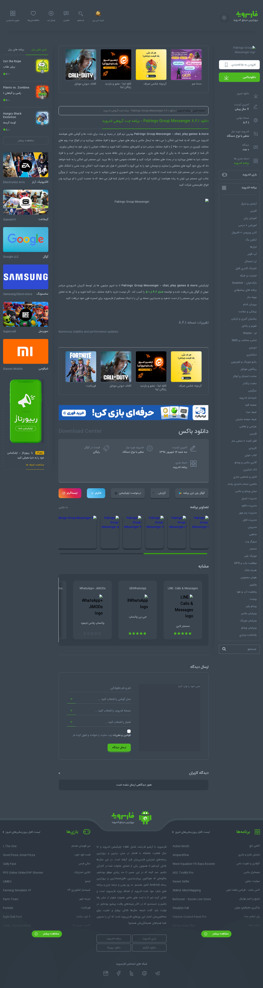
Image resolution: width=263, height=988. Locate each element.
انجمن (66, 20)
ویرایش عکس (249, 613)
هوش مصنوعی (249, 577)
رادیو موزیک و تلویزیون (244, 362)
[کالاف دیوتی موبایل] (81, 64)
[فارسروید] (131, 818)
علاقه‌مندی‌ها (33, 20)
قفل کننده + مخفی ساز (244, 441)
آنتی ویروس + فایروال (244, 232)
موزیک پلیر (251, 556)
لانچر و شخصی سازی (245, 476)
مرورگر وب (251, 541)
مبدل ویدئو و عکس (246, 491)
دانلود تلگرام (149, 947)
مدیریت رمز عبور (248, 512)
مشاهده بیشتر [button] (26, 140)
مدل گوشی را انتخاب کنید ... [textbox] (114, 699)
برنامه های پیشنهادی (245, 290)
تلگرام (98, 493)
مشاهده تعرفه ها (35, 465)
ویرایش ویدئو (249, 627)
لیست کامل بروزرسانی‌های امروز (192, 832)
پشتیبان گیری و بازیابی (244, 318)
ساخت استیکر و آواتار (245, 376)
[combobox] (99, 699)
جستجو (80, 20)
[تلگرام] (157, 973)
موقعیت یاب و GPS (245, 563)
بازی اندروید (149, 938)
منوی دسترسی (12, 20)
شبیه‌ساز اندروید (248, 397)
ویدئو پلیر (251, 606)
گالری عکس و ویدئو (245, 462)
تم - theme (250, 333)
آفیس (253, 211)
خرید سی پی (98, 20)
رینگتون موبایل (248, 369)
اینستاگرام (72, 493)
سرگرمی (252, 390)
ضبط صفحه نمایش (246, 419)
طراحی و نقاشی (248, 426)
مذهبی (253, 534)
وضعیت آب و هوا (247, 591)
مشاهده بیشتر (220, 934)
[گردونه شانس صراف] (151, 64)
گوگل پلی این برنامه (194, 493)
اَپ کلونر (252, 254)
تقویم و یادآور (249, 326)
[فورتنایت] (81, 366)
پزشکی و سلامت (247, 311)
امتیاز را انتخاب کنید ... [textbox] (118, 722)
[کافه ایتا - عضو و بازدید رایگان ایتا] (116, 64)
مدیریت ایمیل (249, 498)
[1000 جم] (186, 64)
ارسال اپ (51, 20)
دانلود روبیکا (113, 947)
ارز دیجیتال (251, 261)
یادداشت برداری (248, 635)
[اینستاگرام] (105, 973)
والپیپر (253, 584)
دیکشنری (251, 354)
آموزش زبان (250, 218)
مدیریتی (252, 527)
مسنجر (253, 548)
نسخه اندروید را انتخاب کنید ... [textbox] (113, 710)
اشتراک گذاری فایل (246, 268)
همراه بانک (250, 570)
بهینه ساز (252, 297)
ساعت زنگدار (250, 383)
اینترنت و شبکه (248, 275)
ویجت (253, 599)
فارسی (253, 433)
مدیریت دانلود (249, 505)
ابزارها (253, 247)
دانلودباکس (249, 77)
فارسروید (108, 298)
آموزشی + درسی (247, 225)
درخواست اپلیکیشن (130, 493)
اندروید (204, 140)
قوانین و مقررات (122, 735)
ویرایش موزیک (248, 620)
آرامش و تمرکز (249, 203)
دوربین (253, 347)
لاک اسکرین (250, 469)
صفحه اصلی (199, 111)
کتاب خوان (251, 455)
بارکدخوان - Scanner (244, 282)
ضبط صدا (251, 412)
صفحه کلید (251, 405)
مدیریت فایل (250, 520)
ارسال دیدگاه (119, 747)
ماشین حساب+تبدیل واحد (242, 484)
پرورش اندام (250, 304)
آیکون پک (251, 239)
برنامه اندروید (241, 163)
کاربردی (253, 448)
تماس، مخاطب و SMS (244, 340)
